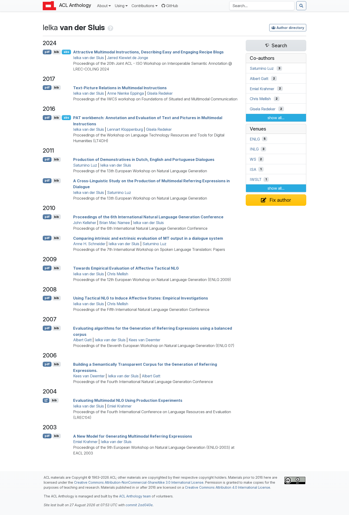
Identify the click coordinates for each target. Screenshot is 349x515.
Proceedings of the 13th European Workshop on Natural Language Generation (140, 171)
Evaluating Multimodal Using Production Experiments (127, 400)
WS (253, 159)
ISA (253, 169)
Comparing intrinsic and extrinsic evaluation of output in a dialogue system (148, 238)
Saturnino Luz (85, 165)
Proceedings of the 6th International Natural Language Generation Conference (148, 217)
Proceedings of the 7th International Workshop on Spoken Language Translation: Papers (149, 249)
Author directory (290, 28)
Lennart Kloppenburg (125, 129)
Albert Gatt (82, 339)
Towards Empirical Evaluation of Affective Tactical (126, 268)
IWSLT (256, 179)
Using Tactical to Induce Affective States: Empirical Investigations (140, 298)
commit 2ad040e (139, 505)
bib (56, 52)
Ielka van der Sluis (88, 57)
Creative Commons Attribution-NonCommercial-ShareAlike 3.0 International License (138, 482)
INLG (254, 149)
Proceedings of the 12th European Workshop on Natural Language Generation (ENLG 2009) (152, 279)
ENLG (255, 138)
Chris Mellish (117, 274)
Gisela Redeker (160, 93)
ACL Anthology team (135, 496)
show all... (276, 117)
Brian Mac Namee (114, 222)
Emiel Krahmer (119, 406)
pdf (47, 52)
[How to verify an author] (110, 27)
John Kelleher (84, 222)
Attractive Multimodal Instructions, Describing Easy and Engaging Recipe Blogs (148, 52)
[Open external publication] (46, 400)
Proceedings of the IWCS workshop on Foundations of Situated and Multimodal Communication (155, 99)
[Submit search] (301, 5)
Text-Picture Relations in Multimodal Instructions (120, 87)
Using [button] (119, 5)
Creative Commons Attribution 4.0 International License (227, 487)
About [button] (102, 5)
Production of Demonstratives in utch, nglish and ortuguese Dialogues (143, 159)
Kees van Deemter (144, 339)
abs (66, 52)
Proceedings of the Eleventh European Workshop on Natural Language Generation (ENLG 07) (153, 345)
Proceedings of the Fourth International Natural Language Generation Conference (143, 381)
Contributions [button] (143, 5)
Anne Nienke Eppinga (125, 93)
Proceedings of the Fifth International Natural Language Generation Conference (141, 309)
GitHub (172, 5)
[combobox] (261, 5)
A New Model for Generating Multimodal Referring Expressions (132, 436)
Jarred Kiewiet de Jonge (127, 57)
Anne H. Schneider (89, 243)
